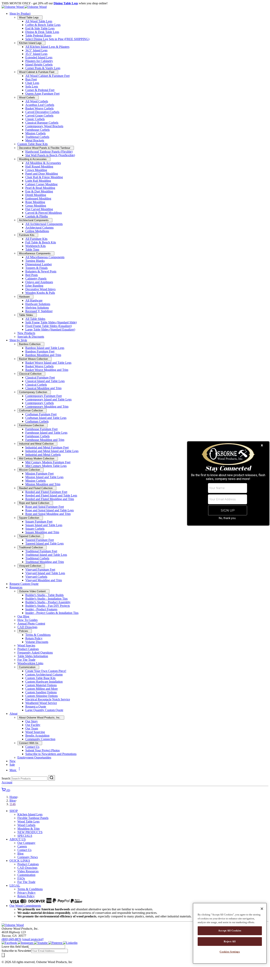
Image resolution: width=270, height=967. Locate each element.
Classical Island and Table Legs (45, 381)
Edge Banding (34, 285)
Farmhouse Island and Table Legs (46, 432)
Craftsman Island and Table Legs (45, 417)
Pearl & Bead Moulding (40, 187)
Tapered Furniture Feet (39, 540)
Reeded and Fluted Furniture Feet (46, 492)
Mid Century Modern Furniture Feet (47, 462)
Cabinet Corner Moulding (41, 184)
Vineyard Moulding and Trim (43, 580)
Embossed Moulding (38, 198)
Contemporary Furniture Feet (43, 396)
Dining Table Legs (66, 3)
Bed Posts (31, 275)
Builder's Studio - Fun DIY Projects (47, 605)
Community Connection (40, 739)
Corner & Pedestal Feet (39, 90)
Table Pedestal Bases (38, 35)
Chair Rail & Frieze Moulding (44, 177)
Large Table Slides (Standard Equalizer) (50, 329)
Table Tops (32, 249)
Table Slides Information (32, 656)
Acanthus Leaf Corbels (39, 105)
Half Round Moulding (39, 166)
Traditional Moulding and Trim (44, 562)
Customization (26, 875)
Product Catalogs (28, 649)
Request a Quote (35, 706)
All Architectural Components (44, 224)
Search (6, 778)
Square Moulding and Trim (42, 532)
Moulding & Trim (28, 828)
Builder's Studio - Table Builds (44, 595)
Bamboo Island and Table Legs (44, 348)
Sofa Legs (31, 86)
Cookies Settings (230, 951)
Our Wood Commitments (25, 905)
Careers (22, 846)
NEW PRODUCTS (29, 832)
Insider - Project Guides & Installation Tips (51, 613)
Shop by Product (19, 13)
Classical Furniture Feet (40, 377)
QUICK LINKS (19, 860)
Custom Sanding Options (41, 692)
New (12, 761)
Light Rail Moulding (38, 180)
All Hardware (33, 300)
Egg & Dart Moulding (39, 191)
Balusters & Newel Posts (40, 271)
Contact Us (32, 746)
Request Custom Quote (24, 583)
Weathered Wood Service (41, 703)
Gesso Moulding (35, 205)
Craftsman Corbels (37, 421)
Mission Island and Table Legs (44, 477)
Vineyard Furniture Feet (40, 569)
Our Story (31, 721)
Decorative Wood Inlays (40, 289)
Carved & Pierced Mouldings (43, 212)
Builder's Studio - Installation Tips (46, 598)
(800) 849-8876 (11, 939)
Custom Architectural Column (44, 674)
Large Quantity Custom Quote (44, 710)
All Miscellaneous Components (44, 257)
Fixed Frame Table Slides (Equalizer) (48, 326)
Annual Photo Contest (31, 623)
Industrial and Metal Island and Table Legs (51, 451)
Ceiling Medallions (37, 231)
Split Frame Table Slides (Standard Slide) (51, 322)
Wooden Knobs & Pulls (40, 292)
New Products (26, 333)
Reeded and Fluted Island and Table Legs (51, 495)
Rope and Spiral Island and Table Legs (49, 510)
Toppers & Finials (36, 268)
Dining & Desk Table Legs (42, 32)
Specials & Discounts (30, 336)
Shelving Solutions (37, 307)
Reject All (230, 941)
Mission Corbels (35, 133)
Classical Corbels (36, 384)
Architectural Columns (39, 227)
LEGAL (14, 885)
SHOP (13, 810)
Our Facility (32, 725)
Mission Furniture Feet (39, 473)
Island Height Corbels (39, 64)
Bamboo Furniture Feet (39, 351)
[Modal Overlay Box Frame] (228, 483)
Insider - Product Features (41, 609)
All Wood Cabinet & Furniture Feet (47, 75)
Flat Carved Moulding (39, 209)
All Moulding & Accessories (43, 163)
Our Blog (23, 616)
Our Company (26, 842)
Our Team (31, 728)
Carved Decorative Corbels (42, 112)
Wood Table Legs (28, 821)
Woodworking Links (30, 663)
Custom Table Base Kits (32, 144)
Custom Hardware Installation (44, 681)
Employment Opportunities (34, 757)
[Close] (262, 908)
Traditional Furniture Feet (41, 551)
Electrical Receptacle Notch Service (47, 699)
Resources (15, 587)
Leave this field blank (15, 946)
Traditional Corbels (37, 137)
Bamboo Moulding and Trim (43, 355)
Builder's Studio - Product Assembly (48, 602)
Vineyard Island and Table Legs (45, 573)
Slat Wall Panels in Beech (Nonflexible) (50, 155)
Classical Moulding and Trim (43, 388)
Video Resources (28, 871)
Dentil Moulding (35, 195)
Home (13, 797)
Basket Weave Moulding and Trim (46, 369)
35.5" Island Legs (36, 54)
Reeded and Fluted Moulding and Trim (49, 499)
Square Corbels (34, 528)
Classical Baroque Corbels (41, 122)
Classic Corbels (35, 119)
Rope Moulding (35, 202)
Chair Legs (32, 83)
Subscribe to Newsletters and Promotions (50, 754)
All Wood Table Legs (38, 21)
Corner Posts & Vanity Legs (42, 68)
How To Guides (27, 620)
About (13, 713)
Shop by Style (18, 340)
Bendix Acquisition (37, 735)
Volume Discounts (36, 642)
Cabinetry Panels (35, 278)
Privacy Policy (26, 892)
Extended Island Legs (38, 57)
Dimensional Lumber (38, 264)
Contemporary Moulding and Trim (46, 406)
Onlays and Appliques (39, 282)
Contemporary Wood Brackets (44, 126)
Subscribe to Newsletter (16, 950)
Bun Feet (31, 79)
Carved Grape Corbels (39, 115)
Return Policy (33, 638)
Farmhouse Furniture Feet (41, 429)
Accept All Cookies (229, 930)
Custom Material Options (41, 685)
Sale (12, 764)
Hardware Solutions (37, 304)
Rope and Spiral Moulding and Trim (48, 514)
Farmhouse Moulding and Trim (44, 439)
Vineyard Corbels (36, 576)
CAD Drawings (27, 627)
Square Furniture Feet (38, 521)
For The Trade (26, 659)
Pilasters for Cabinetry (39, 61)
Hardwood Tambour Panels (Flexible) (49, 151)
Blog (12, 800)
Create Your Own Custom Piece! (45, 671)
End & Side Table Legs (40, 28)
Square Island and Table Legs (43, 525)
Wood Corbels (26, 825)
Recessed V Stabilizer (39, 311)
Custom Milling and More (41, 688)
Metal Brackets (34, 140)
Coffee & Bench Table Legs (42, 24)
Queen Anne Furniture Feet (42, 93)
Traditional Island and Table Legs (46, 554)
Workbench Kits (35, 246)
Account (7, 782)
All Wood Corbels (36, 101)
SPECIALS (24, 835)
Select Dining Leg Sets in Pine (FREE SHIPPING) (57, 39)
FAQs (21, 878)
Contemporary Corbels (39, 403)
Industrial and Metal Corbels (43, 454)
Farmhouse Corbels (37, 129)
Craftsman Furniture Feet (41, 414)
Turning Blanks (35, 260)
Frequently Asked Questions (35, 652)
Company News (27, 857)
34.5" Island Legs (36, 50)
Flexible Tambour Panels (32, 818)
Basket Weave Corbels (39, 108)
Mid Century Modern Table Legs (46, 465)
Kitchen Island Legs (29, 814)
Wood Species (26, 645)
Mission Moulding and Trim (42, 484)
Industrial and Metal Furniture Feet (47, 447)
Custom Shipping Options (41, 695)
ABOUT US (17, 839)
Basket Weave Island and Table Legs (48, 362)
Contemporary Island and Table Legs (48, 399)
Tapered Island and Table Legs (44, 543)
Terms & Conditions (38, 634)
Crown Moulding (36, 170)
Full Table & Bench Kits (40, 242)
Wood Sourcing (35, 732)
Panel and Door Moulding (41, 173)
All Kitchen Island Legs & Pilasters (47, 46)
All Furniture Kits (36, 238)
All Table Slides (35, 318)
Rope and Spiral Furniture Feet (44, 506)
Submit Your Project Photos (42, 750)
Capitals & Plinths (36, 216)
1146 (12, 804)
